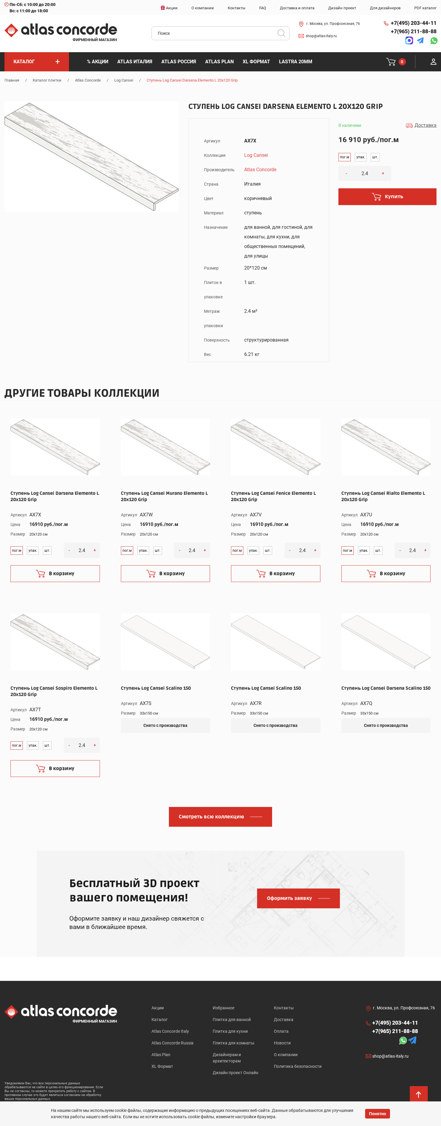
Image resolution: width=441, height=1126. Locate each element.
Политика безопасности (298, 1066)
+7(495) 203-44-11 (413, 23)
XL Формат (162, 1066)
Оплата (281, 1031)
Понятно (377, 1113)
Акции (158, 1007)
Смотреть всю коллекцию (211, 817)
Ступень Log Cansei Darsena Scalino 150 (385, 688)
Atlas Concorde (88, 80)
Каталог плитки (47, 80)
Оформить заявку (289, 898)
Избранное (223, 1007)
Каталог (160, 1019)
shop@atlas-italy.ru (321, 36)
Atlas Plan (161, 1054)
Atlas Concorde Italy (170, 1031)
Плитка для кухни (230, 1031)
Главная (11, 80)
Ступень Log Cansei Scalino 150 (156, 688)
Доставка (283, 1019)
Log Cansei (123, 80)
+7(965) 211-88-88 (413, 31)
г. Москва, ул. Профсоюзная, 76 (333, 24)
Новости (282, 1043)
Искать (284, 35)
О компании (286, 1054)
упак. (360, 157)
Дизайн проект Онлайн (235, 1072)
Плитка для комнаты (233, 1043)
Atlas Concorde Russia (173, 1043)
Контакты (284, 1007)
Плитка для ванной (232, 1019)
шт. (375, 157)
